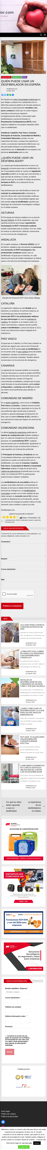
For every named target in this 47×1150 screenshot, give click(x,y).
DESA (18, 520)
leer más (28, 1143)
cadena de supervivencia (11, 471)
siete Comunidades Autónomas (25, 99)
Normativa (8, 522)
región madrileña (12, 403)
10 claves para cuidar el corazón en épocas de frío (32, 627)
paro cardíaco (23, 352)
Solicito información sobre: (15, 1016)
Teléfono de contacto (13, 1007)
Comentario (6, 542)
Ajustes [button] (37, 1143)
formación (5, 168)
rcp (13, 522)
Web (2, 579)
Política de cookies (8, 1114)
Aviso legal (5, 1111)
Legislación (37, 520)
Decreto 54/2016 (7, 220)
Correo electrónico (9, 569)
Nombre (4, 559)
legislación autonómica (18, 432)
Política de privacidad (9, 1116)
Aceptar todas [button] (23, 1147)
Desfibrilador (24, 520)
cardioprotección (10, 520)
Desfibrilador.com (12, 89)
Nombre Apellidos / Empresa (16, 988)
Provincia (8, 1026)
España (31, 520)
